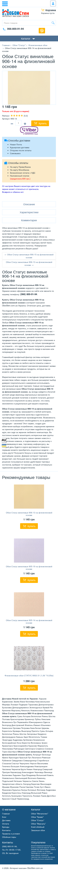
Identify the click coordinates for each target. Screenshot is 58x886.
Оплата (5, 823)
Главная (6, 813)
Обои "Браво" (37, 816)
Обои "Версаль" (38, 823)
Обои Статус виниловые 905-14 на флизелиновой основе (29, 621)
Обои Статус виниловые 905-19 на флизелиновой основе (29, 567)
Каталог (25, 38)
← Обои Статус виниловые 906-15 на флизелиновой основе (29, 256)
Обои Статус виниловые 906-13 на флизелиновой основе (29, 513)
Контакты (6, 830)
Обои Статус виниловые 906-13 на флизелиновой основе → (29, 263)
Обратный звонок (42, 30)
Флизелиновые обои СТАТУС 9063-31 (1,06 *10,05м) (29, 675)
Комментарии (29, 220)
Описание (29, 204)
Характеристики (29, 212)
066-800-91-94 (15, 29)
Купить (43, 123)
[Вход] (53, 3)
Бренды (5, 826)
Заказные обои (38, 830)
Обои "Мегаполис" (39, 813)
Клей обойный (37, 826)
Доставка (6, 820)
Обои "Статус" (37, 820)
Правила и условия (11, 833)
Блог (4, 816)
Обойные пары (9, 837)
